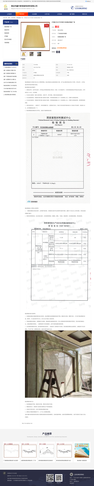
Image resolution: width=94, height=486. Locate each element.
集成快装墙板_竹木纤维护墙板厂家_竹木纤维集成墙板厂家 (11, 85)
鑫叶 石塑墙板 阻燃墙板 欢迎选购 (11, 73)
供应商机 (22, 14)
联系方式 (84, 14)
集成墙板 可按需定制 (46, 460)
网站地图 (30, 480)
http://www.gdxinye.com (27, 423)
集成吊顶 (6, 30)
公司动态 (59, 14)
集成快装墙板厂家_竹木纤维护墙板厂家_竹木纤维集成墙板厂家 (11, 91)
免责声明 (20, 480)
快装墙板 (6, 42)
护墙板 (6, 36)
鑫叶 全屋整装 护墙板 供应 (10, 70)
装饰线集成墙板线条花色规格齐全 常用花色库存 (14, 460)
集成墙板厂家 (20, 17)
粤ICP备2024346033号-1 (22, 475)
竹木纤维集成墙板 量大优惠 (64, 460)
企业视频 (34, 14)
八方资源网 (15, 480)
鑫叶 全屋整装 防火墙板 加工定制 (11, 79)
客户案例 (72, 14)
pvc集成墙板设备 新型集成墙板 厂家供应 (11, 94)
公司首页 (9, 14)
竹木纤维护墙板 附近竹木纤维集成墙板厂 (11, 88)
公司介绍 (47, 14)
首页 (9, 17)
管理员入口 (25, 480)
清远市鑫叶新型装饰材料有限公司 (14, 478)
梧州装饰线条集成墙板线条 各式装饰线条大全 (31, 460)
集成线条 (6, 33)
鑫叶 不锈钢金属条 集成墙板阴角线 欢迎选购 (11, 76)
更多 (16, 63)
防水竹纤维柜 (8, 39)
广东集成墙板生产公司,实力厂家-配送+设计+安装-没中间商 (11, 67)
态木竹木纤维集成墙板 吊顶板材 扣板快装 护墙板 (11, 82)
